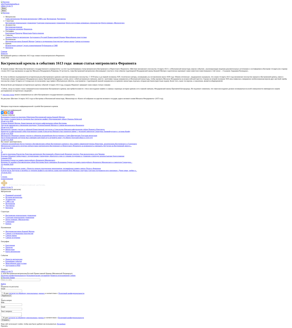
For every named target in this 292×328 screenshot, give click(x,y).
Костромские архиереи (14, 29)
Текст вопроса (6, 311)
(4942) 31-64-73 (7, 6)
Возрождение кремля (13, 45)
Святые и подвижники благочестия (49, 41)
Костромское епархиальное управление (20, 23)
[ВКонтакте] (2, 112)
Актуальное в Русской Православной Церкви (47, 37)
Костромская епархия (13, 27)
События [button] (8, 35)
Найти (3, 284)
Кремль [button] (8, 43)
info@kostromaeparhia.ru (10, 4)
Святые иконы (68, 41)
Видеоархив (51, 19)
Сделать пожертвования (31, 45)
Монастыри (27, 33)
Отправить (5, 320)
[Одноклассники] (5, 112)
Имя (2, 302)
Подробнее (61, 324)
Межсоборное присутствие (76, 37)
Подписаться (6, 295)
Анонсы (8, 37)
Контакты (9, 48)
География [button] (9, 31)
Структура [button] (9, 21)
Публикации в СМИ (50, 45)
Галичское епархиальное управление (51, 23)
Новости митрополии (20, 37)
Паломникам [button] (10, 39)
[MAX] (11, 112)
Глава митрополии (12, 19)
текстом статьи (8, 95)
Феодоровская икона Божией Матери (19, 41)
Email (3, 289)
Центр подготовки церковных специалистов (83, 23)
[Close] (2, 285)
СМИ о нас (42, 19)
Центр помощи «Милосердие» (113, 23)
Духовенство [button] (10, 25)
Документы (61, 19)
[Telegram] (8, 112)
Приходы (18, 33)
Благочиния (10, 33)
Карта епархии (38, 33)
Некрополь (28, 29)
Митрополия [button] (10, 17)
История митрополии (28, 19)
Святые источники (82, 41)
